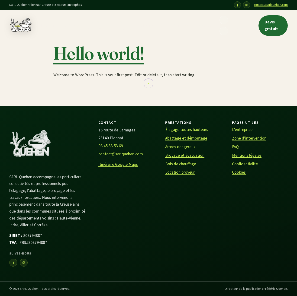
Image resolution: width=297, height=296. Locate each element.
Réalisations (151, 26)
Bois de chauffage (123, 25)
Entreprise (179, 26)
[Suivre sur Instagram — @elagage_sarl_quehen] (246, 4)
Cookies (239, 172)
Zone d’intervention (249, 138)
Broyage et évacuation (184, 155)
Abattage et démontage (186, 138)
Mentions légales (246, 155)
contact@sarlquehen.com (271, 5)
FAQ (235, 147)
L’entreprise (242, 130)
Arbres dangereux (97, 25)
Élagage (47, 26)
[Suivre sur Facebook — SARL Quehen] (237, 4)
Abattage (70, 26)
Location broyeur (180, 172)
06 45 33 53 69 (244, 25)
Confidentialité (245, 164)
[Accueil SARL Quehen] (20, 26)
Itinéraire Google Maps (118, 164)
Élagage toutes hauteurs (186, 130)
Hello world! (98, 53)
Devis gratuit (271, 25)
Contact (203, 26)
